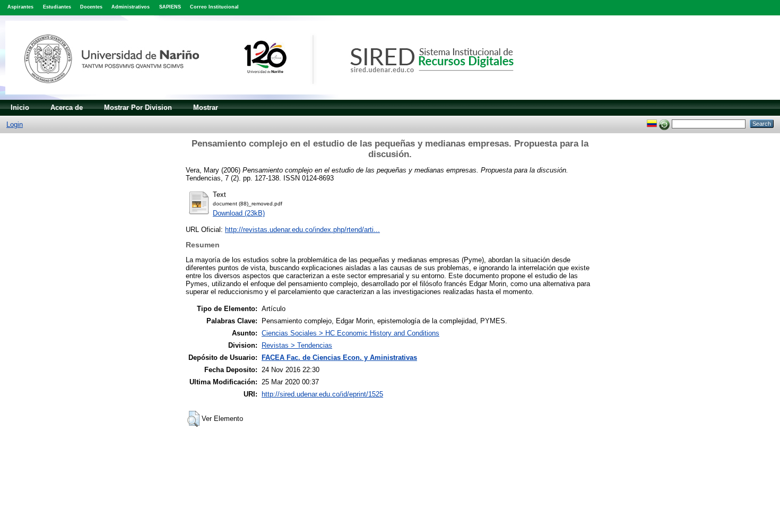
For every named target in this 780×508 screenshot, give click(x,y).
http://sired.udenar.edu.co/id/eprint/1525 (322, 394)
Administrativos (130, 7)
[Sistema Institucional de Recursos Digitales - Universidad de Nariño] (277, 97)
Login (14, 124)
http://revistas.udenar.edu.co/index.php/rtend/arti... (302, 230)
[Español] (652, 123)
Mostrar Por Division (138, 107)
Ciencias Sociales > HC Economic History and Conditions (350, 333)
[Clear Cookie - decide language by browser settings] (664, 123)
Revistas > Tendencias (297, 345)
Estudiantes (57, 7)
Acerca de (66, 107)
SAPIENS (170, 7)
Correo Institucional (214, 7)
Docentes (91, 7)
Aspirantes (20, 7)
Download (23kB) (239, 213)
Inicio (20, 107)
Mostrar (205, 107)
